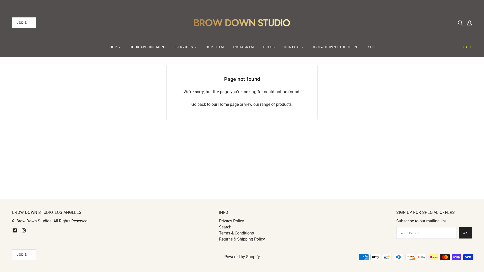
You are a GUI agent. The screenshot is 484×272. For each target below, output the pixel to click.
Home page (228, 104)
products (284, 104)
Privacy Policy (231, 221)
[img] (460, 23)
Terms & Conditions (236, 233)
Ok (465, 233)
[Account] (469, 23)
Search (225, 227)
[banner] (242, 22)
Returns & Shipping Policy (242, 239)
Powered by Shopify (242, 256)
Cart (467, 47)
